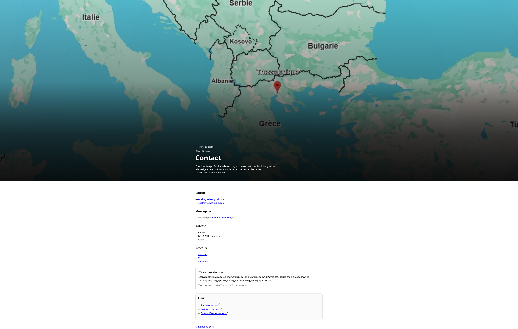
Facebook (203, 261)
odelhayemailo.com (211, 202)
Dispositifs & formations (213, 313)
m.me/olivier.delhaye (222, 217)
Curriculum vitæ (209, 304)
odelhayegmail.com (211, 199)
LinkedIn (202, 254)
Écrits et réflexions (210, 309)
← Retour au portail (204, 146)
